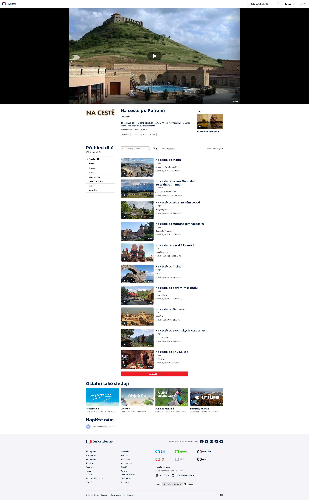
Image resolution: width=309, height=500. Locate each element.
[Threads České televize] (221, 441)
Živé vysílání (91, 455)
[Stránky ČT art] (179, 460)
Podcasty (90, 467)
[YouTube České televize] (211, 441)
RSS (221, 495)
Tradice (134, 134)
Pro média (125, 451)
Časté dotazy (126, 478)
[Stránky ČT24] (160, 452)
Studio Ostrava (127, 463)
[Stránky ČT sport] (181, 452)
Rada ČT (124, 467)
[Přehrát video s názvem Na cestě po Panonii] (154, 56)
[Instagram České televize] (202, 441)
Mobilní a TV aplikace (94, 478)
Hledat (278, 3)
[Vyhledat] (147, 149)
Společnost (125, 134)
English (104, 495)
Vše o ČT (89, 482)
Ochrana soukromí (116, 495)
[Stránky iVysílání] (204, 452)
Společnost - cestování (147, 134)
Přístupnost (130, 495)
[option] (167, 484)
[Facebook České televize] (207, 441)
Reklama (124, 455)
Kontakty (125, 482)
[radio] (100, 159)
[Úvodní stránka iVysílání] (11, 3)
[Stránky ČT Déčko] (159, 460)
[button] (154, 56)
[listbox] (178, 484)
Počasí (88, 471)
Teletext (89, 463)
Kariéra (124, 471)
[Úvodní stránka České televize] (99, 441)
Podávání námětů (128, 474)
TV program (91, 451)
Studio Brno (125, 459)
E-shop (89, 474)
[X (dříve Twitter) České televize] (216, 441)
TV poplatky (91, 459)
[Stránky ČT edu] (201, 460)
